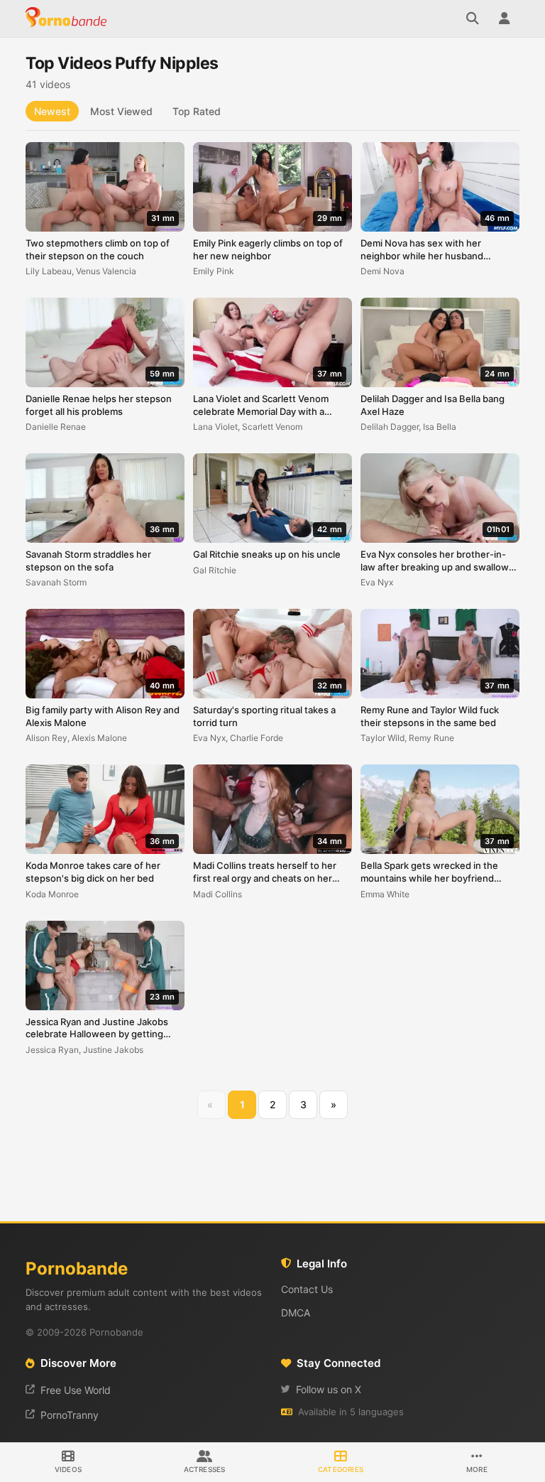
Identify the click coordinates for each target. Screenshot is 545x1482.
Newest (52, 111)
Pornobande (68, 18)
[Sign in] (503, 18)
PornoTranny (69, 1415)
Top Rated (196, 111)
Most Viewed (121, 111)
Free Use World (75, 1390)
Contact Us (307, 1289)
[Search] (472, 18)
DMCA (295, 1313)
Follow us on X (328, 1389)
